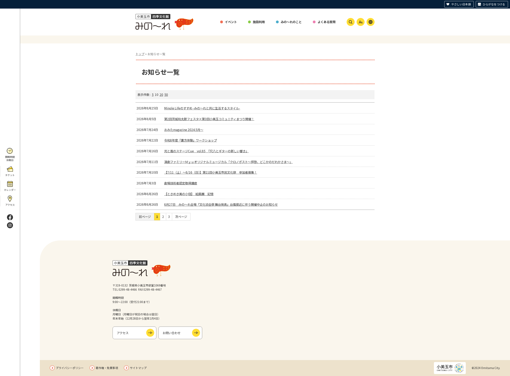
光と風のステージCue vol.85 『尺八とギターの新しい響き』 (206, 151)
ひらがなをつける (494, 4)
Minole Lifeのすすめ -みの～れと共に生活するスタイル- (202, 108)
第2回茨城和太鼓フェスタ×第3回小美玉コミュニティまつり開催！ (209, 119)
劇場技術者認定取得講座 (180, 183)
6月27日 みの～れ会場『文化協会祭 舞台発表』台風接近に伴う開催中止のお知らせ (221, 204)
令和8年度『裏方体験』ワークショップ (190, 140)
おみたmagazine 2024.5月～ (183, 129)
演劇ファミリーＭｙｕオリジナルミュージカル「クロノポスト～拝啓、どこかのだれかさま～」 (228, 161)
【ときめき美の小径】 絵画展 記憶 (188, 194)
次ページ (181, 216)
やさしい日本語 (461, 4)
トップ (139, 54)
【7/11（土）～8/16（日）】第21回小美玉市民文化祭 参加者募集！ (210, 172)
